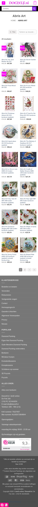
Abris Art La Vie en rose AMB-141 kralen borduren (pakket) (9, 171)
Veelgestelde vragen (9, 299)
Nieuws (4, 324)
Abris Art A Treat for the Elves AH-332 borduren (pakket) (28, 115)
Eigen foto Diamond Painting (12, 340)
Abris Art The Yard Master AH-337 (8, 60)
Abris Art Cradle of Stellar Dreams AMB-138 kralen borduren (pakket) (27, 172)
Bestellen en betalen (9, 287)
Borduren (5, 353)
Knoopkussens (7, 365)
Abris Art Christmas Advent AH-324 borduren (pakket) (8, 115)
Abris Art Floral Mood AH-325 (9, 86)
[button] (3, 3)
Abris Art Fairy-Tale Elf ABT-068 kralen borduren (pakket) (9, 200)
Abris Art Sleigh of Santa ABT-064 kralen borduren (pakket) (28, 228)
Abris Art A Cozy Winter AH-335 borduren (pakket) (27, 87)
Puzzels (5, 377)
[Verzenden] (34, 9)
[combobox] (17, 9)
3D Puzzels (6, 373)
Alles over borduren (9, 390)
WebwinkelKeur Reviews (11, 502)
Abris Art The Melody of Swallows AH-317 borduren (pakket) (28, 143)
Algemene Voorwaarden (11, 316)
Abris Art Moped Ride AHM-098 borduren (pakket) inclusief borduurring (27, 257)
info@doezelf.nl (13, 404)
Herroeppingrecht (8, 307)
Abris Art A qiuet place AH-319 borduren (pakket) (9, 143)
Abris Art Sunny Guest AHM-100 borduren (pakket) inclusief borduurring (9, 257)
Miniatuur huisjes (8, 357)
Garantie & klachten (9, 311)
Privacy (4, 320)
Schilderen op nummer (10, 369)
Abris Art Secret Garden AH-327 (28, 60)
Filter (14, 32)
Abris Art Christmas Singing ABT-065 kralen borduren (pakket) (9, 228)
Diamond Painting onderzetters (13, 349)
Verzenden (6, 291)
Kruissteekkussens (9, 361)
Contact (4, 303)
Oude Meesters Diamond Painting (14, 345)
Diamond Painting (8, 336)
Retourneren (6, 295)
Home (13, 20)
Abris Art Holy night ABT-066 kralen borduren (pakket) (28, 200)
